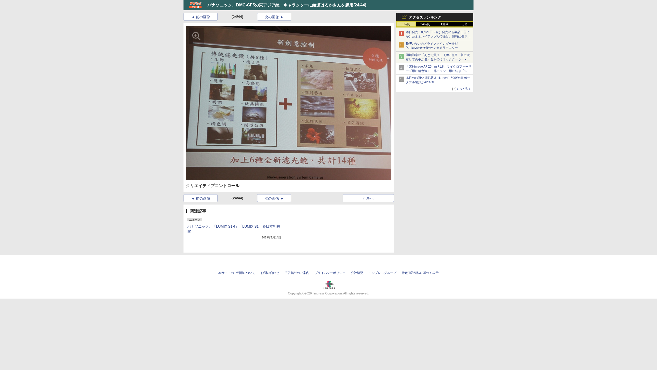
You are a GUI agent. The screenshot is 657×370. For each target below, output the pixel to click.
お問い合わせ (270, 273)
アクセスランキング (425, 17)
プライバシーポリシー (330, 273)
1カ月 (464, 24)
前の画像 (203, 17)
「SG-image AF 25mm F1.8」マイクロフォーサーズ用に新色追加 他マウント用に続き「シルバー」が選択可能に (438, 71)
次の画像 (272, 17)
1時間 (406, 24)
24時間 (425, 24)
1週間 (445, 24)
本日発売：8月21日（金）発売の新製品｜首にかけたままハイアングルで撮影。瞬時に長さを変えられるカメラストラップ (438, 36)
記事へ (368, 198)
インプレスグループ (382, 273)
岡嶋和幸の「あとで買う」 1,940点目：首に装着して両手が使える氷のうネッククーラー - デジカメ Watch (438, 59)
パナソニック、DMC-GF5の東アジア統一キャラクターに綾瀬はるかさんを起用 (280, 5)
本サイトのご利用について (236, 273)
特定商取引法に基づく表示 (420, 273)
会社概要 (357, 273)
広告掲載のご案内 (297, 273)
